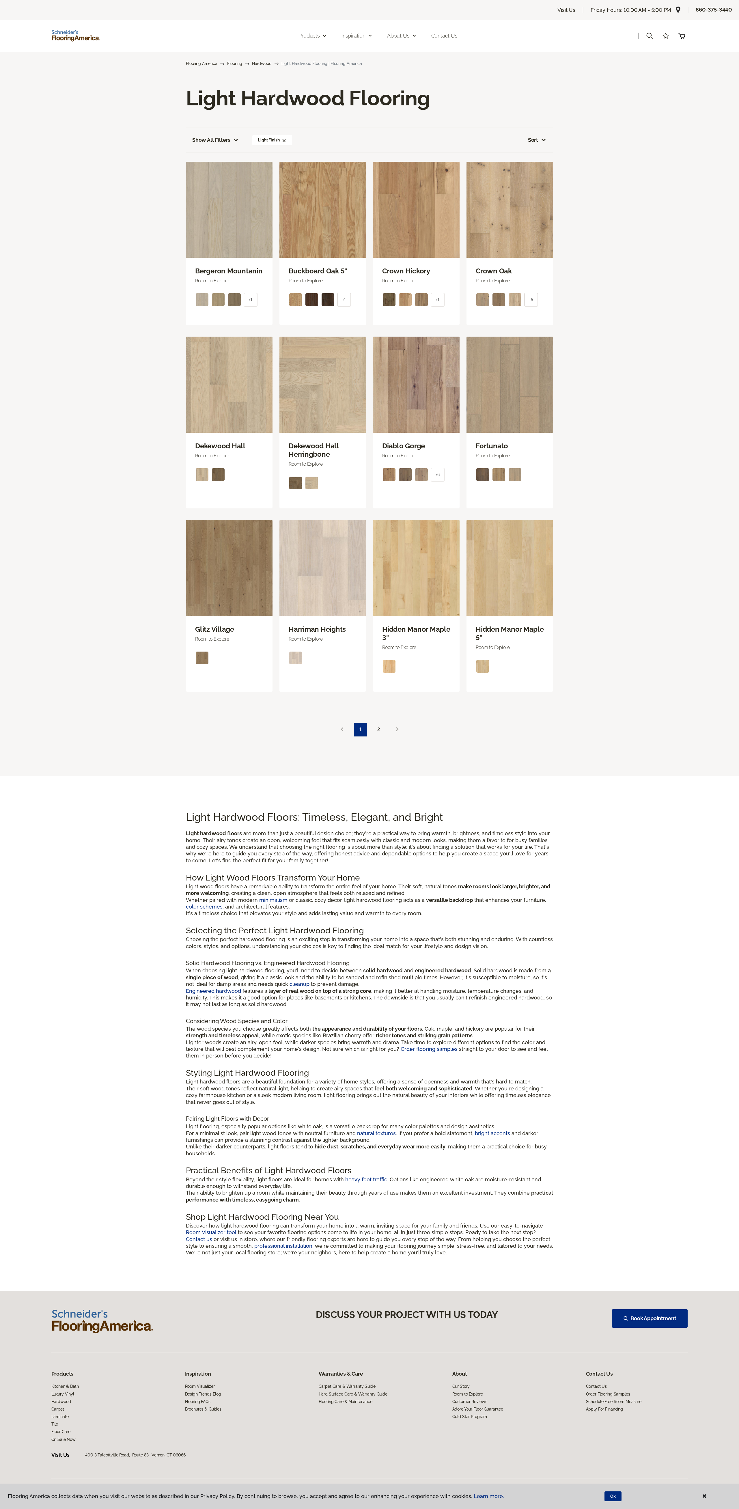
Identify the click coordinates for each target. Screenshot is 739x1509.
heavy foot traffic (366, 1179)
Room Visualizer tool (211, 1232)
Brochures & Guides (203, 1409)
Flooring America (201, 63)
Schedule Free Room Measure (613, 1401)
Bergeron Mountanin (229, 271)
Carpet (57, 1409)
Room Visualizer (200, 1386)
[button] (649, 36)
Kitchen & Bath (65, 1386)
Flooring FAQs (197, 1401)
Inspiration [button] (353, 36)
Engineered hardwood (213, 991)
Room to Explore (467, 1394)
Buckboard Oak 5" (318, 271)
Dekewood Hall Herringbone (314, 450)
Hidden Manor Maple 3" (416, 633)
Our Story (461, 1386)
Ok (613, 1496)
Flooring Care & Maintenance (345, 1401)
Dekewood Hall (220, 446)
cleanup (299, 984)
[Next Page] (397, 729)
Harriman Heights (317, 629)
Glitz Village (214, 629)
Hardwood (262, 63)
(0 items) (681, 35)
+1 (250, 299)
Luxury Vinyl (62, 1394)
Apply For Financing (604, 1409)
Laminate (60, 1416)
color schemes (204, 907)
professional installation (283, 1246)
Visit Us (566, 10)
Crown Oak (494, 271)
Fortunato (492, 446)
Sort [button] (533, 140)
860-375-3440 (714, 10)
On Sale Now (63, 1439)
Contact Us (444, 36)
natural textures (376, 1133)
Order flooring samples (429, 1049)
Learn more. (489, 1496)
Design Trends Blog (203, 1394)
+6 (438, 474)
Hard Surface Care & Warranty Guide (353, 1394)
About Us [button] (398, 36)
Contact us (199, 1239)
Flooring (234, 63)
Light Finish (268, 140)
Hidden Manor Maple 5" (510, 633)
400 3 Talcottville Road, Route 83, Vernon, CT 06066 (135, 1455)
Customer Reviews (469, 1401)
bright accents (492, 1133)
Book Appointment (653, 1318)
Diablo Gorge (403, 446)
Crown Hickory (406, 271)
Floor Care (61, 1431)
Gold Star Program (469, 1416)
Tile (54, 1424)
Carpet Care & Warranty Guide (347, 1386)
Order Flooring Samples (608, 1394)
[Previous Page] (342, 729)
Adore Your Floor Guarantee (477, 1409)
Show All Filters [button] (211, 140)
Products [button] (309, 36)
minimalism (273, 900)
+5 (531, 299)
